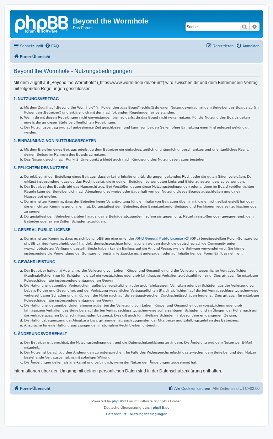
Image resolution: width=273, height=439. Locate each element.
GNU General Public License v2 (162, 238)
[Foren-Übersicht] (42, 23)
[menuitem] (52, 46)
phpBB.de (161, 407)
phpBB (117, 401)
